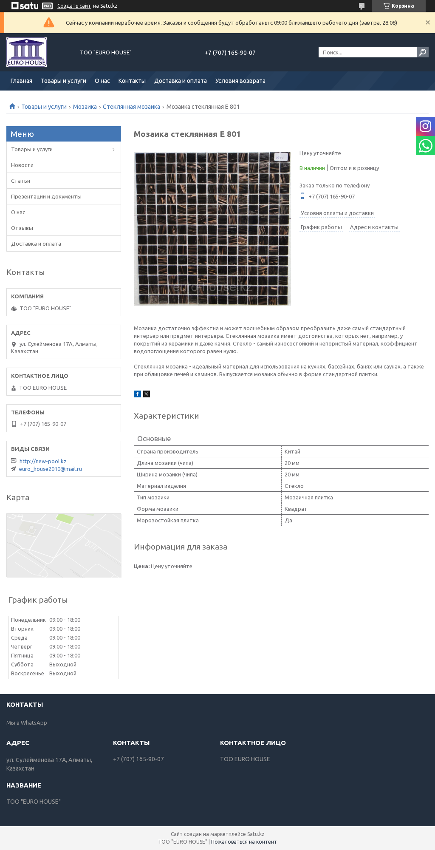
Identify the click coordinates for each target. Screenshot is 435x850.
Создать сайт (74, 5)
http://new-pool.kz (43, 461)
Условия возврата (240, 80)
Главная (21, 80)
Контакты (132, 80)
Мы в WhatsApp (26, 722)
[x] (146, 395)
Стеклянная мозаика (131, 106)
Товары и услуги (63, 80)
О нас (102, 80)
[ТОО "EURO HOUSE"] (38, 52)
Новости (22, 165)
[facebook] (137, 395)
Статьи (20, 181)
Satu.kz (256, 834)
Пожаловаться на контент (244, 841)
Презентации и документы (46, 196)
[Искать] (423, 52)
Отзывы (22, 228)
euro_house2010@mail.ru (50, 469)
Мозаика (85, 106)
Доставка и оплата (180, 80)
